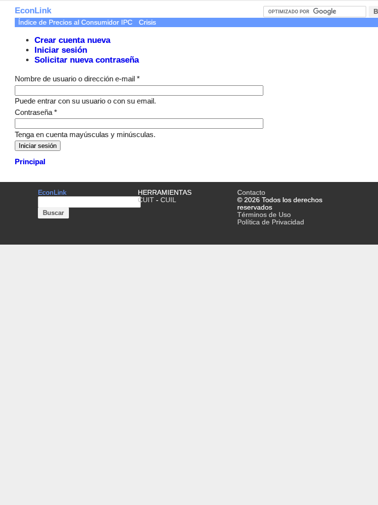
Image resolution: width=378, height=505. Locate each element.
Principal (30, 161)
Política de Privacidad (270, 222)
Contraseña (36, 112)
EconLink (33, 10)
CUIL (168, 200)
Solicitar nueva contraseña (86, 60)
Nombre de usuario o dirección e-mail (77, 78)
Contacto (251, 192)
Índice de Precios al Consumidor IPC (75, 22)
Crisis (147, 22)
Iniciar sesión (60, 50)
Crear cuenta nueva (72, 40)
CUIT (146, 200)
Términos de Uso (264, 214)
